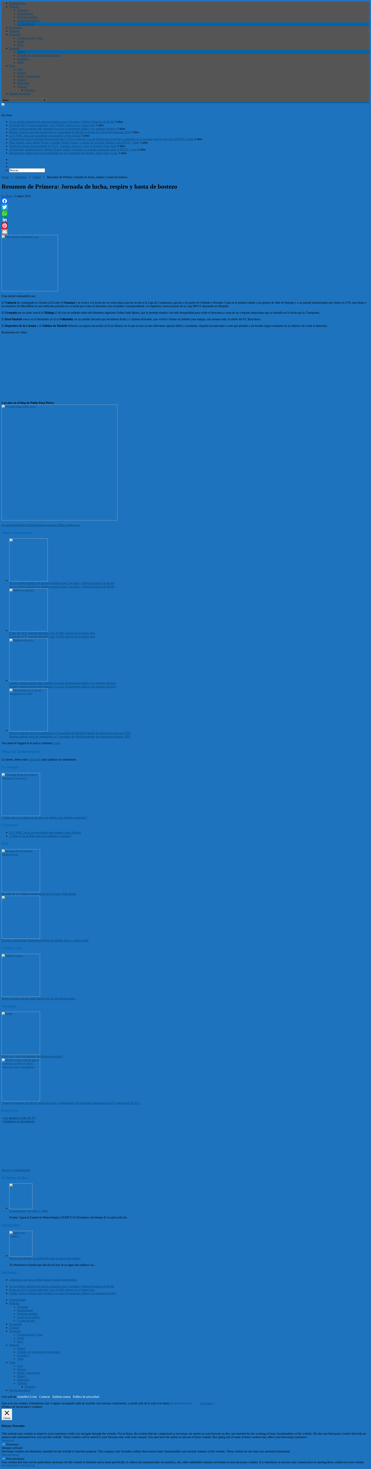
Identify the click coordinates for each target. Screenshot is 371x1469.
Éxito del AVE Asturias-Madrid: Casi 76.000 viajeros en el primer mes (52, 125)
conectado (35, 759)
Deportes (20, 177)
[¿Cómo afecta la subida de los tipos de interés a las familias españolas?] (21, 815)
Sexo (20, 45)
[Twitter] (185, 207)
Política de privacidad (86, 1396)
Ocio (12, 65)
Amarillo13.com (27, 1396)
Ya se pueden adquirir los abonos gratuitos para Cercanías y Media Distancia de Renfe (61, 121)
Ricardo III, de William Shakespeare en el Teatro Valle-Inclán (39, 893)
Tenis (20, 62)
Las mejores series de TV (19, 1118)
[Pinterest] (185, 226)
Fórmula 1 (23, 58)
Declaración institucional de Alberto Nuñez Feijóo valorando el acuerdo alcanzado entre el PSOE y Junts (73, 149)
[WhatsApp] (185, 213)
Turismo (22, 86)
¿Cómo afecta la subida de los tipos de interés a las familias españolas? (44, 817)
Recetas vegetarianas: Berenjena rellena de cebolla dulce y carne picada (45, 940)
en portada (8, 525)
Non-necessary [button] (11, 1454)
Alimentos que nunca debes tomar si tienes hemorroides (43, 1279)
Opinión (14, 31)
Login (56, 743)
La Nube (7, 196)
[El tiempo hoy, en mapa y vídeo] (20, 1208)
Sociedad (14, 34)
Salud (20, 41)
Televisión (23, 83)
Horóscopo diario (20, 93)
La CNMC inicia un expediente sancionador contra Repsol (45, 135)
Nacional (22, 10)
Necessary (12, 1444)
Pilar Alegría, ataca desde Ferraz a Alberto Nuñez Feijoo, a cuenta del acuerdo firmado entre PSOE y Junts (74, 142)
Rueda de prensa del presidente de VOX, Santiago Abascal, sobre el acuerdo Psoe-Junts (62, 146)
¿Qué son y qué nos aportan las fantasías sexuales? (32, 1056)
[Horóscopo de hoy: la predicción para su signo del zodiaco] (20, 1255)
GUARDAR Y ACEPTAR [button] (18, 1465)
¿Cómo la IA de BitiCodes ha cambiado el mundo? (40, 836)
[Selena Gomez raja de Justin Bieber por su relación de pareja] (21, 995)
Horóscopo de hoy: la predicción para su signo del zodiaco (45, 1258)
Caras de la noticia (28, 20)
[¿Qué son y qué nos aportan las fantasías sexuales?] (21, 1053)
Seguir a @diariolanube (16, 1170)
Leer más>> (207, 1403)
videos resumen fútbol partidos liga (58, 525)
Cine (20, 69)
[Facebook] (185, 201)
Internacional (25, 13)
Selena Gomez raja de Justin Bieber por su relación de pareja (38, 998)
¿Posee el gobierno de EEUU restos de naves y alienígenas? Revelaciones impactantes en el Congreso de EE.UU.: (71, 1103)
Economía (15, 27)
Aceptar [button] (175, 1403)
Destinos (30, 90)
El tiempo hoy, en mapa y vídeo (28, 1210)
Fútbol (21, 51)
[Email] (185, 232)
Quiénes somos (61, 1396)
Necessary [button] (8, 1440)
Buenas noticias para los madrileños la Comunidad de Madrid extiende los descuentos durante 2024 (69, 132)
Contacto (44, 1396)
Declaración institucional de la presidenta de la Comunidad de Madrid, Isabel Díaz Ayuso (63, 153)
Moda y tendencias (28, 76)
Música (21, 79)
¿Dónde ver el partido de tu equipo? (39, 55)
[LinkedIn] (185, 219)
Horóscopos (11, 1225)
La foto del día (26, 24)
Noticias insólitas (27, 17)
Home (5, 177)
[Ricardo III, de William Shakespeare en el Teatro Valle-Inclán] (21, 891)
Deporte (14, 48)
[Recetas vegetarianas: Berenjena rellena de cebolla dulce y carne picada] (21, 937)
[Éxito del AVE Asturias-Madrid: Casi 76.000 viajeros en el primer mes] (28, 630)
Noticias (14, 6)
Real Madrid (29, 525)
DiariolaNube (17, 3)
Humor (21, 72)
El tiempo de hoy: (16, 1177)
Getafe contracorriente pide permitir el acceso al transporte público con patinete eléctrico (62, 128)
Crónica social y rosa (30, 38)
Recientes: (9, 1272)
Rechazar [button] (186, 1403)
